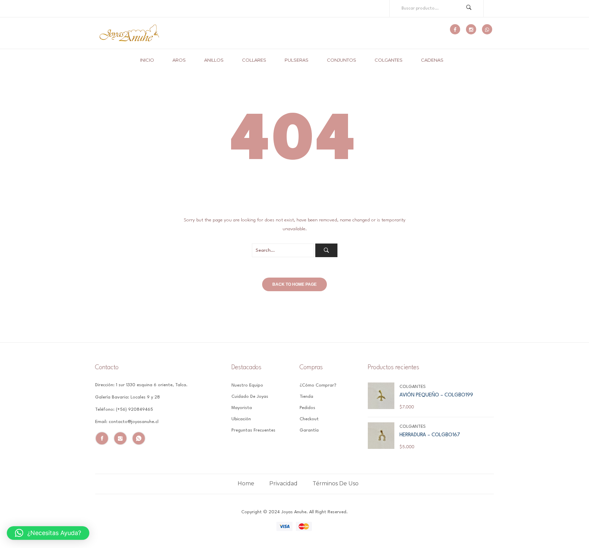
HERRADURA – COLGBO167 (429, 435)
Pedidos (307, 408)
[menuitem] (150, 60)
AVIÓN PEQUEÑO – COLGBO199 (436, 395)
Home (246, 483)
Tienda (306, 396)
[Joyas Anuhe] (129, 33)
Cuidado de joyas (249, 396)
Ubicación (241, 419)
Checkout (309, 419)
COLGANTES (412, 387)
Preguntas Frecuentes (253, 430)
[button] (48, 533)
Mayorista (241, 408)
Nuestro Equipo (247, 385)
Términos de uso (336, 483)
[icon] (455, 29)
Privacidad (283, 483)
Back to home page (294, 284)
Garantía (309, 430)
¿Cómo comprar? (318, 385)
